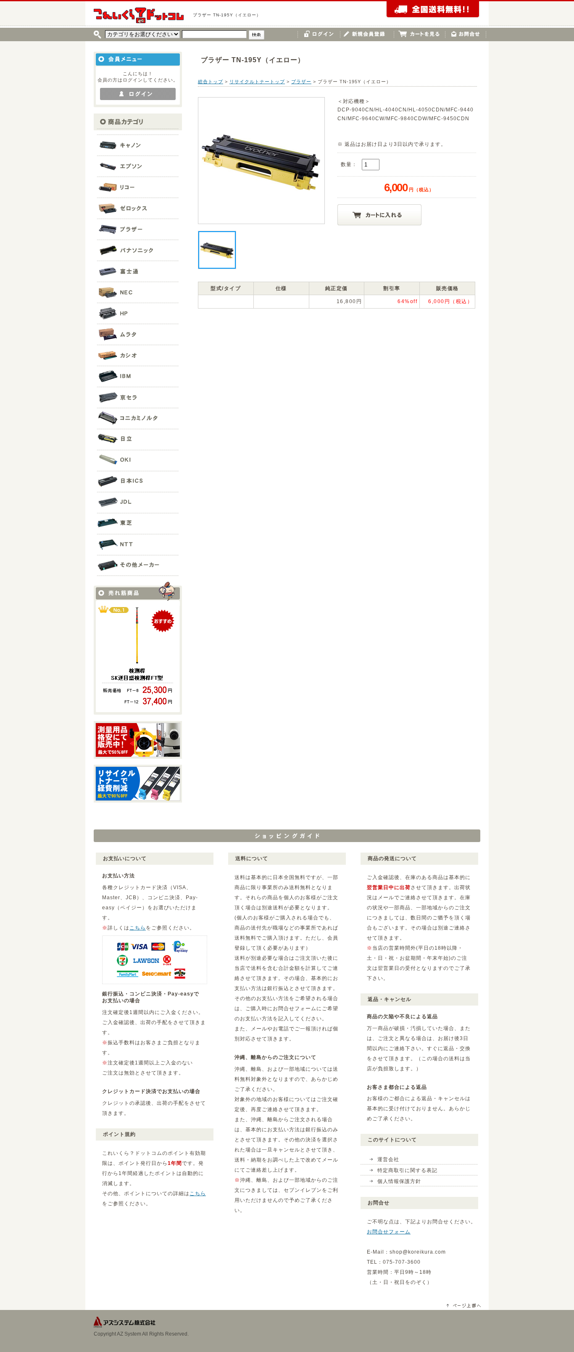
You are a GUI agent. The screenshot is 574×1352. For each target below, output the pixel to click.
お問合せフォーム (389, 1232)
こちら (137, 928)
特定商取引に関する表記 (407, 1170)
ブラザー (301, 81)
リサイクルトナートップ (257, 81)
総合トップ (210, 81)
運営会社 (388, 1159)
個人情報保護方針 (399, 1181)
